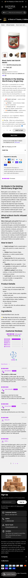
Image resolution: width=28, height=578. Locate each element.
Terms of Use (20, 506)
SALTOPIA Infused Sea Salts (14, 65)
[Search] (25, 12)
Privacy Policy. (4, 507)
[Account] (23, 7)
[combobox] (14, 12)
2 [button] (13, 463)
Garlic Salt (9, 67)
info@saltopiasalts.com (11, 527)
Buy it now (14, 135)
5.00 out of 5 (18, 334)
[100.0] (13, 355)
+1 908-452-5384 (9, 521)
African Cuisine (10, 25)
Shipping (4, 71)
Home (2, 25)
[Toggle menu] (2, 7)
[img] (4, 368)
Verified (13, 359)
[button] (2, 1)
